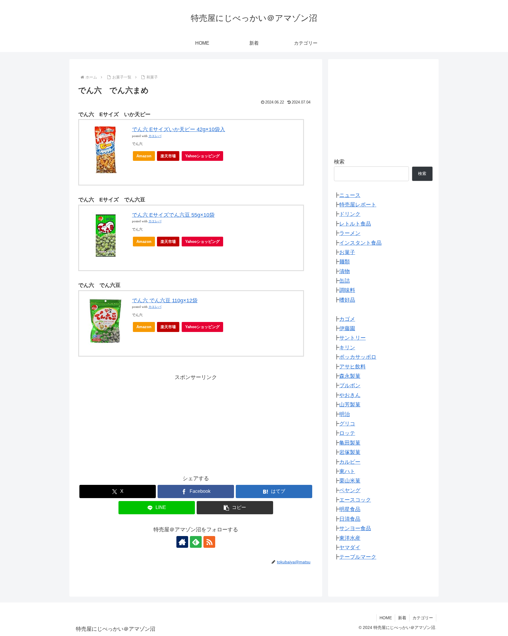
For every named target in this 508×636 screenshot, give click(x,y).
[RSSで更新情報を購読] (209, 542)
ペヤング (349, 490)
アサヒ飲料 (352, 367)
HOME (386, 617)
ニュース (349, 195)
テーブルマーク (357, 557)
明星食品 (349, 510)
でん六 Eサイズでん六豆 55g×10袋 (173, 215)
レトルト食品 (355, 224)
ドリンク (349, 214)
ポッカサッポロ (357, 357)
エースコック (355, 500)
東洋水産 (349, 538)
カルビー (349, 462)
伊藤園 (347, 329)
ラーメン (349, 233)
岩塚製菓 (349, 452)
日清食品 (349, 519)
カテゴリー (422, 617)
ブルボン (349, 386)
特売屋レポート (357, 205)
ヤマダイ (349, 548)
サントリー (352, 338)
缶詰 (344, 281)
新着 (402, 617)
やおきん (349, 395)
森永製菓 (349, 376)
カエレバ (154, 136)
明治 (344, 414)
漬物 (344, 271)
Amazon (143, 156)
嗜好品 (347, 300)
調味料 (347, 290)
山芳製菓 (349, 405)
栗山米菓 (349, 481)
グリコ (347, 424)
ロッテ (347, 433)
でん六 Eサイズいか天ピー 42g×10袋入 (178, 129)
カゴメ (347, 319)
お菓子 (347, 253)
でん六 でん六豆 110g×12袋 (165, 300)
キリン (347, 347)
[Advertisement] (195, 423)
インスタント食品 (360, 243)
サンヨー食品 (355, 529)
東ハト (347, 472)
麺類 (344, 262)
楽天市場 (168, 156)
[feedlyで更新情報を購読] (196, 542)
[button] (235, 507)
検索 (339, 162)
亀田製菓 (349, 443)
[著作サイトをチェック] (182, 542)
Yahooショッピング (202, 156)
